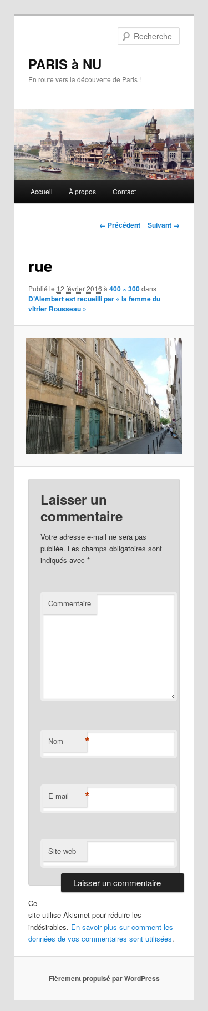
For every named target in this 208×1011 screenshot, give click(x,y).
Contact (124, 191)
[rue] (103, 396)
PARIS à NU (65, 63)
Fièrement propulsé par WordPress (104, 978)
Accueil (42, 191)
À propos (82, 191)
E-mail (67, 796)
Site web (62, 851)
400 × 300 (124, 289)
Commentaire (69, 603)
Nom (67, 741)
